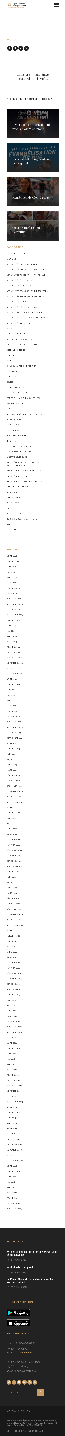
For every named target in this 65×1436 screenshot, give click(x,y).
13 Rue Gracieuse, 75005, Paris (23, 1362)
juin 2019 (11, 1000)
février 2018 (13, 1075)
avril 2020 (12, 952)
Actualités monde (17, 302)
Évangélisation (15, 403)
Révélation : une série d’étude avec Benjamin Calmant (31, 127)
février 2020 (13, 963)
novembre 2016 (15, 1150)
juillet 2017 (13, 1112)
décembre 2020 (14, 909)
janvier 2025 (13, 652)
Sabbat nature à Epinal (20, 1267)
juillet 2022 (13, 813)
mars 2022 (12, 834)
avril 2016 (12, 1187)
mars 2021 (12, 893)
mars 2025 (12, 642)
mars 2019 (12, 1016)
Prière (10, 508)
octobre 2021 (14, 861)
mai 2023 (11, 759)
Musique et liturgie (18, 487)
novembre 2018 (15, 1032)
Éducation (12, 377)
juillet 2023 (13, 749)
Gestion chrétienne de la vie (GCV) (26, 414)
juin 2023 (11, 754)
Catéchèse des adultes (19, 339)
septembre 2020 (15, 925)
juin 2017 (11, 1118)
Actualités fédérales (19, 286)
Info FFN (11, 441)
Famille (11, 409)
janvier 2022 (13, 845)
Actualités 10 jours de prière (23, 264)
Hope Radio (13, 430)
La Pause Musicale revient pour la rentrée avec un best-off (31, 1281)
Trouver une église (17, 1349)
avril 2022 (12, 829)
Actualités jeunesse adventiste (25, 296)
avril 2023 (12, 765)
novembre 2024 (15, 663)
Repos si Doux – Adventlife (22, 519)
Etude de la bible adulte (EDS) (24, 398)
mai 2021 (11, 882)
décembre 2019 (14, 973)
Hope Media (13, 425)
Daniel (10, 361)
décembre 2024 (14, 658)
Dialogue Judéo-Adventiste (22, 366)
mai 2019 (11, 1005)
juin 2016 (11, 1177)
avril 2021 (12, 888)
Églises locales (15, 387)
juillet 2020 (13, 936)
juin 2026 (11, 567)
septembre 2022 (15, 802)
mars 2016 (12, 1193)
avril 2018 (12, 1064)
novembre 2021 (15, 856)
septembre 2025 (15, 615)
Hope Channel (14, 419)
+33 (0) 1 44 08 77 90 (18, 1366)
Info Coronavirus (16, 435)
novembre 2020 (15, 914)
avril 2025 (12, 636)
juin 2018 (11, 1054)
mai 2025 (11, 631)
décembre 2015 (14, 1209)
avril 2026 (12, 577)
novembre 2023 (15, 727)
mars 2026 (12, 583)
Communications (16, 350)
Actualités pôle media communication (28, 318)
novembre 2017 (15, 1091)
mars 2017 (12, 1128)
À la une (11, 259)
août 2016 (12, 1166)
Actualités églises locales (22, 280)
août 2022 (12, 807)
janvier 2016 (13, 1203)
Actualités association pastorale (26, 275)
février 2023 (13, 775)
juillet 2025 (13, 620)
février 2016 (13, 1198)
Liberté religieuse (17, 457)
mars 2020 (12, 957)
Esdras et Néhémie (17, 393)
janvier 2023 (13, 781)
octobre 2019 (14, 984)
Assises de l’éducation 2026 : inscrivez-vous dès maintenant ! (32, 1253)
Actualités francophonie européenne (28, 291)
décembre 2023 (14, 722)
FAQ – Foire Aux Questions (22, 1342)
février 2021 (13, 898)
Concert (11, 355)
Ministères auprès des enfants (24, 481)
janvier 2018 (13, 1080)
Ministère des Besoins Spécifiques (26, 471)
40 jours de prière (17, 254)
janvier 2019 (13, 1021)
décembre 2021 (14, 850)
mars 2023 (12, 770)
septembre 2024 (15, 674)
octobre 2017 (14, 1096)
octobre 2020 (14, 920)
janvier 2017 (13, 1139)
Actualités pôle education (22, 307)
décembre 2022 (14, 786)
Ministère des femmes (19, 476)
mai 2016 (11, 1182)
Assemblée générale (18, 334)
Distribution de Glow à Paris (30, 197)
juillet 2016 (13, 1171)
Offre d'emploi (15, 497)
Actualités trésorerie (19, 323)
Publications (14, 514)
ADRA (9, 328)
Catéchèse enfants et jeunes (23, 345)
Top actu (12, 530)
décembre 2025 (14, 599)
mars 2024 (12, 706)
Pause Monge (14, 503)
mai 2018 (11, 1059)
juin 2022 (11, 818)
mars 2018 (12, 1070)
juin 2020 (12, 941)
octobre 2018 (14, 1038)
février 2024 (13, 711)
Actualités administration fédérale (27, 270)
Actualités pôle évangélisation (25, 312)
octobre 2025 (14, 609)
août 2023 (12, 743)
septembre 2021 (15, 866)
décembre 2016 (14, 1145)
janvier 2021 (13, 904)
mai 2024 (11, 695)
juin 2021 (11, 877)
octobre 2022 (14, 797)
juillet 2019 (13, 995)
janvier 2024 (13, 716)
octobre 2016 (14, 1155)
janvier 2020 (13, 968)
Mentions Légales (18, 1411)
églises (11, 382)
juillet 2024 (13, 684)
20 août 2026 (18, 1287)
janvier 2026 (13, 593)
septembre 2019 (15, 989)
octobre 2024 (14, 668)
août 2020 (12, 931)
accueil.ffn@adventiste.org (21, 1371)
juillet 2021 (13, 872)
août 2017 (12, 1107)
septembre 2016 (15, 1161)
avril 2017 (12, 1123)
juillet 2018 (13, 1048)
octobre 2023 (14, 733)
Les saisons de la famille (21, 452)
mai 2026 (11, 572)
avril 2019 (12, 1011)
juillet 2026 (13, 561)
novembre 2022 (15, 791)
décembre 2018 (14, 1027)
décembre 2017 (14, 1086)
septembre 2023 (15, 738)
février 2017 (13, 1134)
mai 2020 (11, 947)
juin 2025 (11, 626)
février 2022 (13, 840)
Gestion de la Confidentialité (26, 1431)
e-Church (12, 371)
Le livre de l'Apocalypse (20, 446)
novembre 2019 (15, 979)
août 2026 (12, 556)
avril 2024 (12, 700)
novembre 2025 (15, 604)
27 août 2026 (18, 1260)
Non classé (13, 492)
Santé (10, 524)
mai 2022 (11, 823)
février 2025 (13, 647)
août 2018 (12, 1043)
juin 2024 (11, 690)
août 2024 (12, 679)
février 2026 (13, 588)
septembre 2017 (15, 1102)
